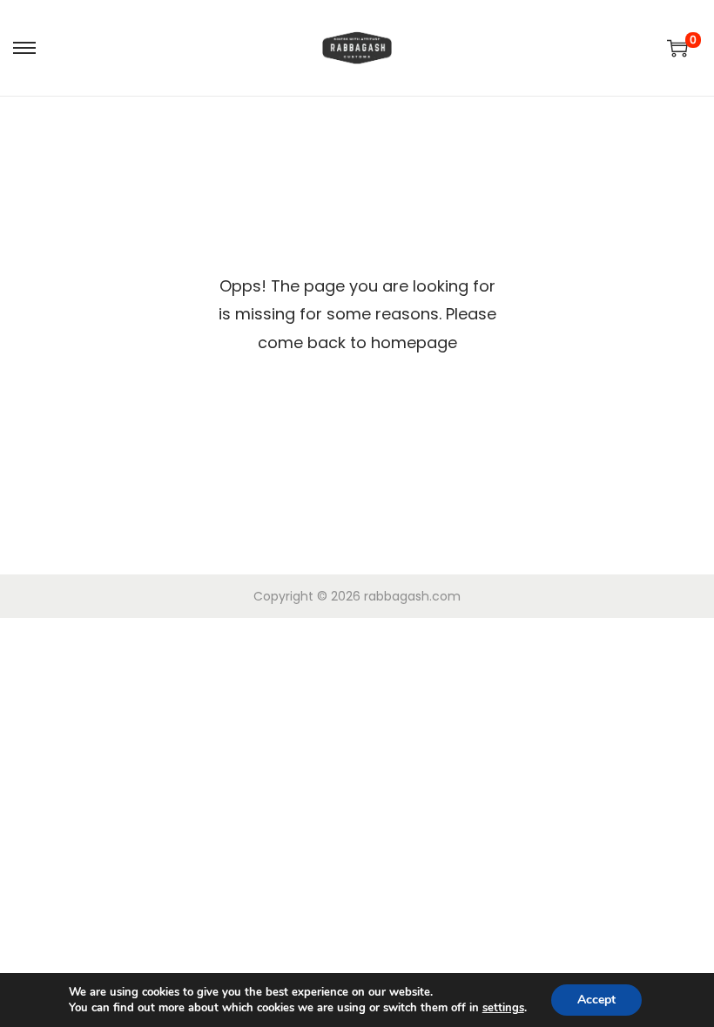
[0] (677, 47)
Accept (596, 999)
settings (503, 1008)
